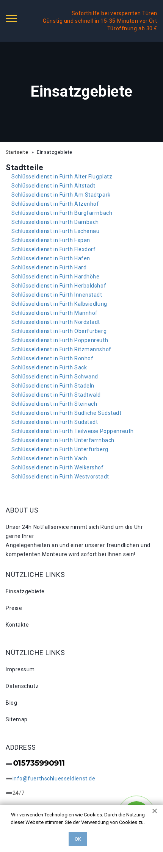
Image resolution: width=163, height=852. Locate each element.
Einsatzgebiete (25, 591)
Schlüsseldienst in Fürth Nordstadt (55, 322)
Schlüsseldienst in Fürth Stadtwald (56, 395)
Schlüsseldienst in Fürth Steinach (54, 404)
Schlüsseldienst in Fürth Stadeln (52, 386)
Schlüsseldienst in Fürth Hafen (50, 258)
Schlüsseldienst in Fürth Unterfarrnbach (62, 440)
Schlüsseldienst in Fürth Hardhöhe (55, 277)
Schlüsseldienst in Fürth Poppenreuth (59, 340)
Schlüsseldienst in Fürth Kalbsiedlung (59, 304)
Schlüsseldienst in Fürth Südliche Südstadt (66, 413)
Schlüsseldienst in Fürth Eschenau (55, 231)
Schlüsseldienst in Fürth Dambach (55, 222)
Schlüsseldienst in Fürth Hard (48, 267)
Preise (14, 608)
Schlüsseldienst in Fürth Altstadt (53, 186)
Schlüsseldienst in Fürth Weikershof (57, 467)
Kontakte (17, 625)
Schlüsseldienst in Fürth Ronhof (52, 358)
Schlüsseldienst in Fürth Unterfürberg (59, 449)
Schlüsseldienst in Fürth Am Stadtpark (61, 195)
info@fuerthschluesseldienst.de (54, 778)
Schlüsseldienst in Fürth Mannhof (54, 313)
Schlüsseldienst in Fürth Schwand (54, 377)
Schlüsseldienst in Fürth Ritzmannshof (61, 349)
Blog (11, 703)
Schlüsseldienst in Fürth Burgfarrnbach (61, 213)
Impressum (20, 669)
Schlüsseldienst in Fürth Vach (49, 458)
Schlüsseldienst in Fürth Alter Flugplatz (61, 177)
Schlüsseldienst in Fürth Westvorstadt (60, 477)
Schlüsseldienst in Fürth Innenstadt (56, 295)
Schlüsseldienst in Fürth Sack (49, 367)
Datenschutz (22, 686)
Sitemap (17, 719)
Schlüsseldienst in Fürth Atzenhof (55, 204)
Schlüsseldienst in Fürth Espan (50, 240)
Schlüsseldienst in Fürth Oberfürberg (59, 331)
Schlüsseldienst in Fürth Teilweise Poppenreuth (72, 431)
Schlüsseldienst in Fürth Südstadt (54, 422)
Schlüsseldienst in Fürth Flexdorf (53, 249)
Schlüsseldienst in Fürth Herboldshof (58, 286)
